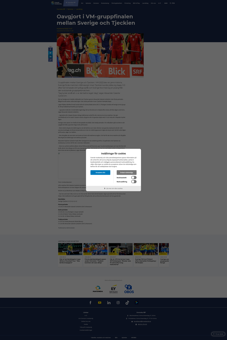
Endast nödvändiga (126, 172)
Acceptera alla (100, 172)
